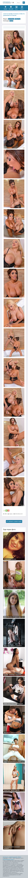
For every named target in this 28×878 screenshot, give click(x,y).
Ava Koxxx (11, 19)
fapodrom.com (7, 2)
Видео (22, 9)
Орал (11, 21)
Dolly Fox (17, 19)
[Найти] (24, 2)
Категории (11, 9)
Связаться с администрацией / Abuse (12, 857)
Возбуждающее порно (8, 859)
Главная (5, 9)
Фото (16, 9)
